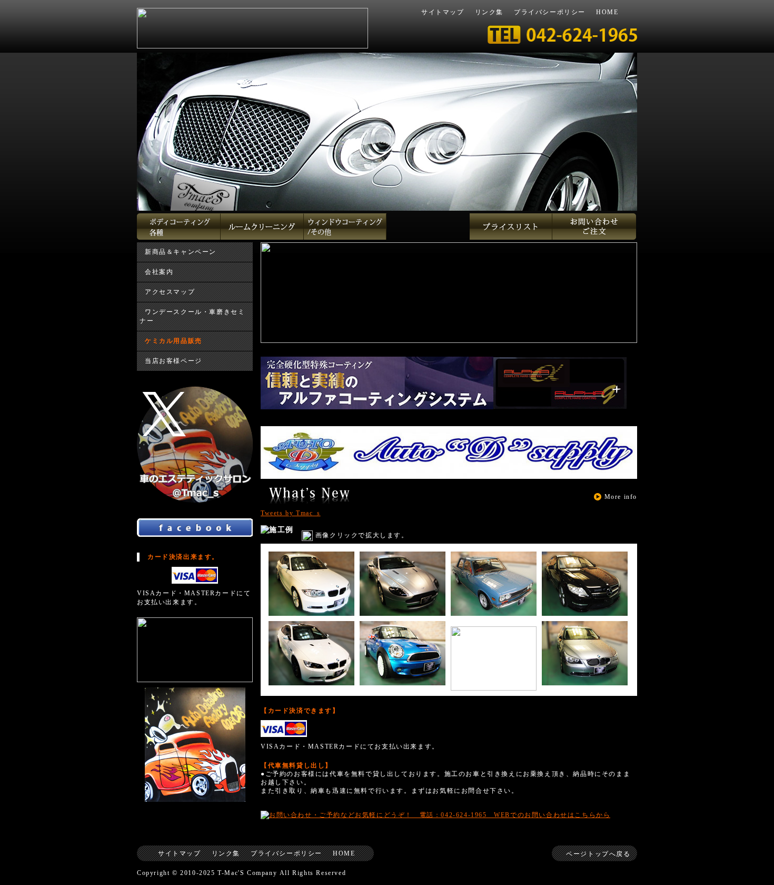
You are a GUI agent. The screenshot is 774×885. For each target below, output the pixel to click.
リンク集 (489, 12)
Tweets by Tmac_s (291, 513)
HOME (607, 12)
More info (620, 496)
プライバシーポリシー (550, 12)
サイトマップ (442, 12)
